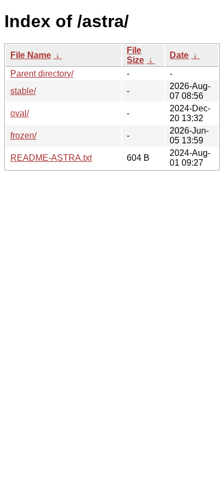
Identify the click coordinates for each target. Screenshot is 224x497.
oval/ (19, 113)
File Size (135, 55)
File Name (30, 55)
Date (179, 55)
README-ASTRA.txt (51, 157)
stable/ (23, 91)
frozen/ (23, 135)
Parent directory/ (41, 73)
